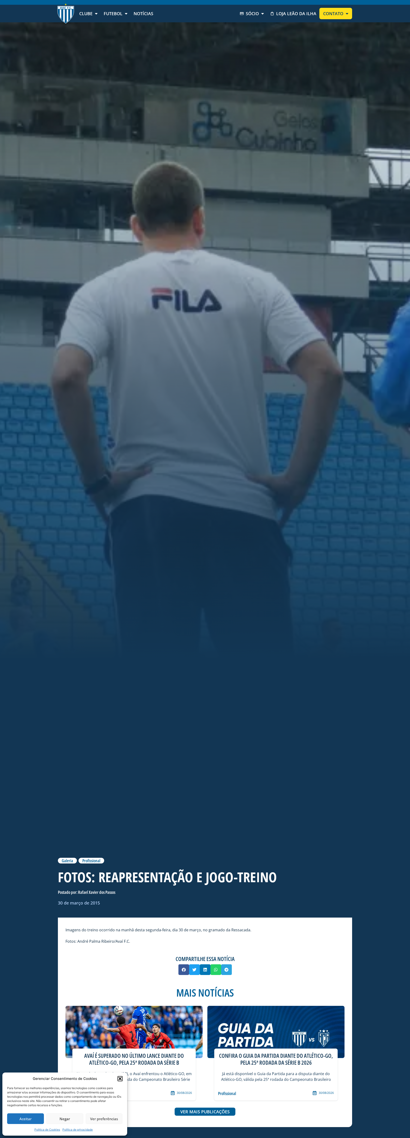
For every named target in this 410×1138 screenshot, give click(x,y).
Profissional (91, 860)
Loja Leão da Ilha (296, 13)
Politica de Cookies (47, 1129)
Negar (65, 1118)
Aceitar (25, 1118)
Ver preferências (104, 1118)
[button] (120, 1078)
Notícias (143, 13)
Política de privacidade (77, 1129)
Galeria (67, 860)
